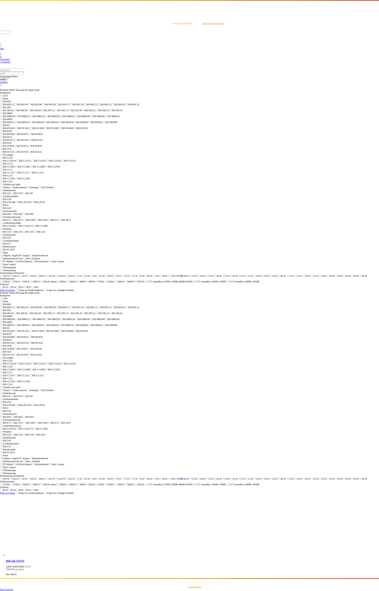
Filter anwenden (8, 290)
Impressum (371, 584)
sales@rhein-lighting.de (213, 23)
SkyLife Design (195, 587)
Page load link (6, 589)
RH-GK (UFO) (15, 561)
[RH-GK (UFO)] (50, 555)
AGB (363, 584)
